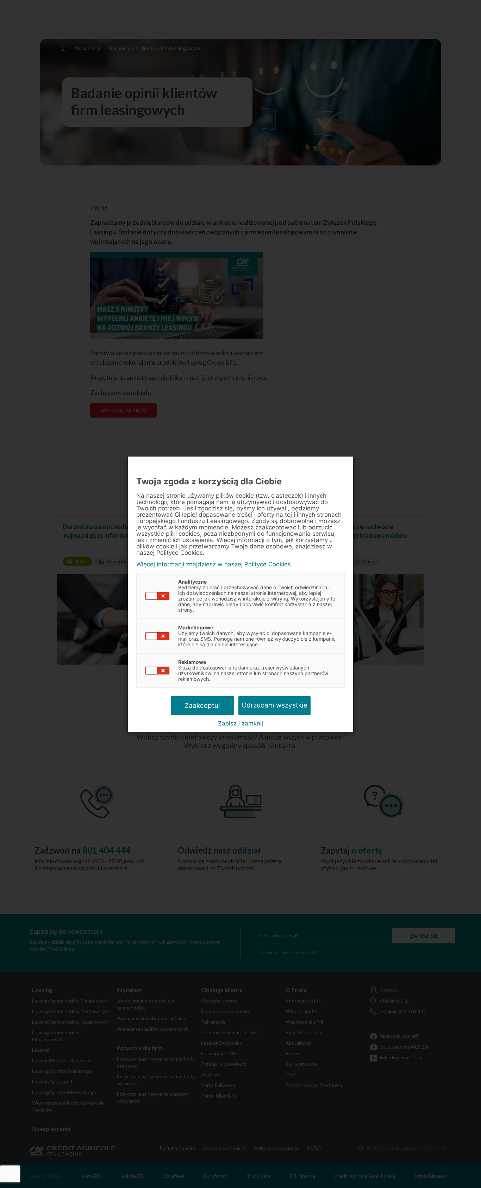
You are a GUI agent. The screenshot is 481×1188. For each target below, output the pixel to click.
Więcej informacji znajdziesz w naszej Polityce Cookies (213, 564)
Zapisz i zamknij (240, 723)
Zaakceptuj (202, 706)
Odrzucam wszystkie (274, 705)
